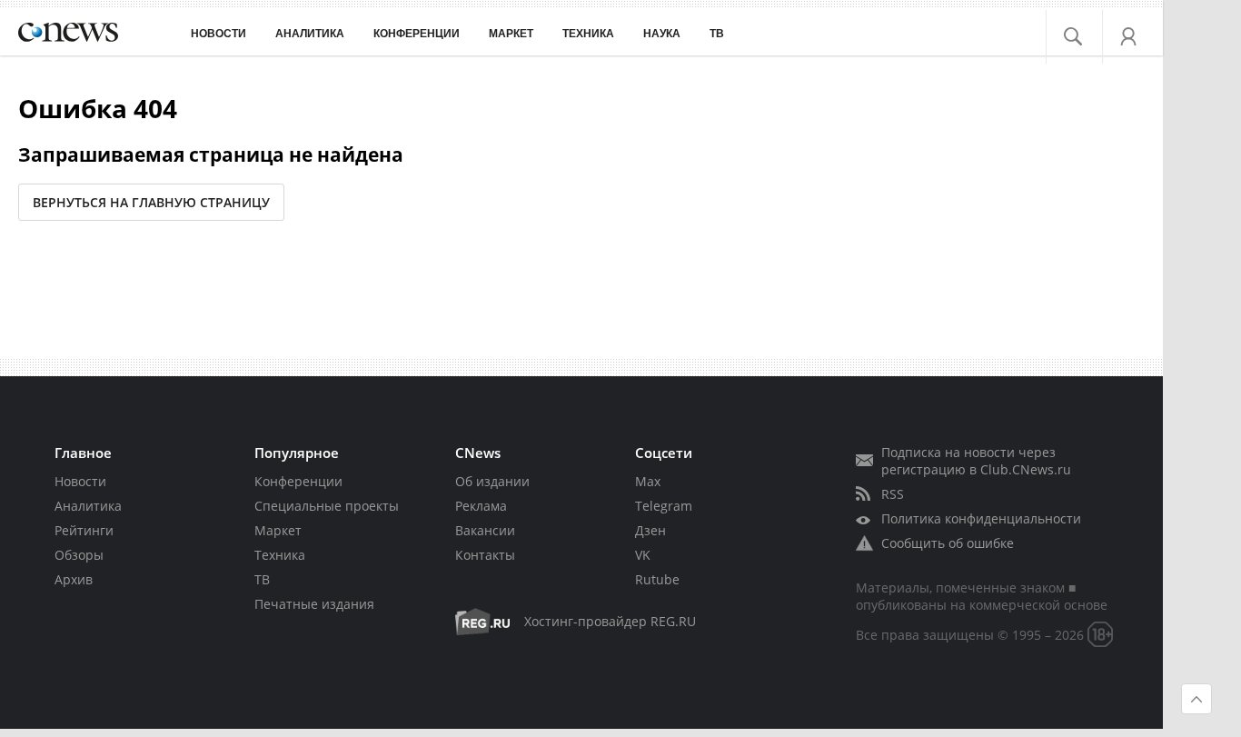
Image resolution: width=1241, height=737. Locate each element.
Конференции (298, 481)
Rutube (657, 579)
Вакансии (485, 530)
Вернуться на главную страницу (151, 202)
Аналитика (309, 33)
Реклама (481, 505)
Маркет (278, 530)
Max (647, 481)
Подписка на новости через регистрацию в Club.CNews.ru (976, 460)
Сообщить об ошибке (947, 543)
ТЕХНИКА (588, 33)
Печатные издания (314, 604)
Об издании (492, 481)
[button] (1083, 32)
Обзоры (79, 554)
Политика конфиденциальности (981, 518)
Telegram (663, 505)
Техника (279, 554)
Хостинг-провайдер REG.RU (610, 621)
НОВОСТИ (218, 33)
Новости (80, 481)
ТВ (717, 33)
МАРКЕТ (511, 33)
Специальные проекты (326, 505)
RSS (892, 494)
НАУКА (661, 33)
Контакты (485, 554)
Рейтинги (84, 530)
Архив (74, 579)
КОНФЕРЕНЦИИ (416, 33)
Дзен (650, 530)
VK (642, 554)
